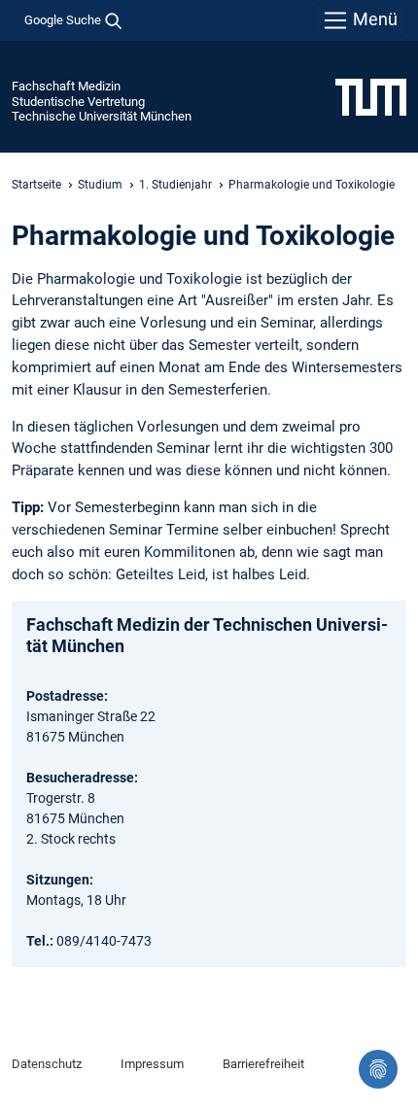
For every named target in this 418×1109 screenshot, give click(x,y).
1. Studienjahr (175, 184)
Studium (100, 184)
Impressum (152, 1064)
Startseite (36, 184)
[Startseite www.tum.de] (370, 96)
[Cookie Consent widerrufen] (378, 1069)
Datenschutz (47, 1064)
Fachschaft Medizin (66, 86)
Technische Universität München (102, 116)
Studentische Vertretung (78, 101)
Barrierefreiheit (263, 1064)
